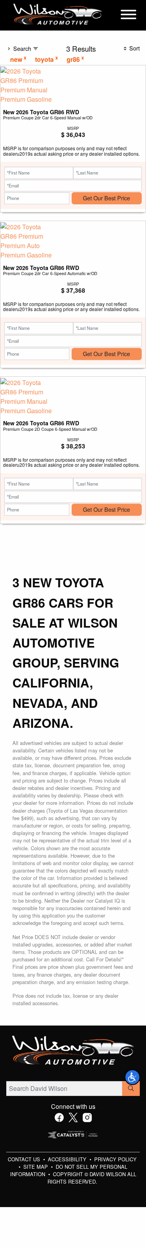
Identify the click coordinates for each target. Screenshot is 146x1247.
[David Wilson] (57, 14)
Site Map (36, 1166)
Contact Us (25, 1159)
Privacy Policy (115, 1159)
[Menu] (128, 15)
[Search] (131, 1088)
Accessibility (68, 1159)
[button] (132, 1077)
